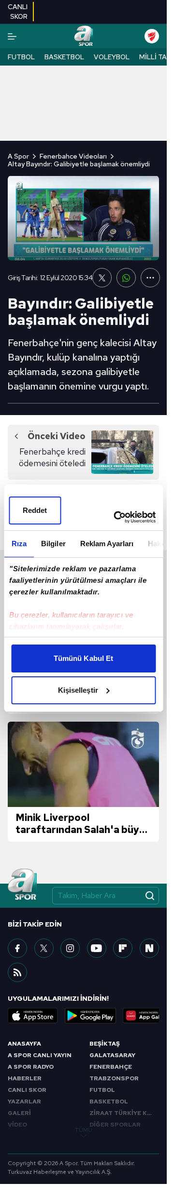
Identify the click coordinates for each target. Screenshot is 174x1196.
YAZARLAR (24, 1101)
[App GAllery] (148, 1015)
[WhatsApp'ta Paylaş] (126, 277)
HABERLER (25, 1078)
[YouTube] (96, 948)
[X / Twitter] (44, 948)
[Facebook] (17, 948)
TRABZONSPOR (114, 1078)
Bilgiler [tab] (53, 543)
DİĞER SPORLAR (115, 1125)
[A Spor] (83, 36)
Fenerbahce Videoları (73, 156)
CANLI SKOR (27, 1090)
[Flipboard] (122, 948)
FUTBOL (102, 1090)
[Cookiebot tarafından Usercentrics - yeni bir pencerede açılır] (117, 517)
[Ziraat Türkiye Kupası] (152, 36)
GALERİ (19, 1113)
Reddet (35, 510)
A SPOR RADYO (31, 1067)
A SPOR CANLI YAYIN (40, 1055)
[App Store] (33, 1015)
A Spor (18, 156)
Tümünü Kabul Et (84, 658)
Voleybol (112, 57)
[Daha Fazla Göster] (150, 277)
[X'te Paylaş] (102, 277)
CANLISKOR (18, 11)
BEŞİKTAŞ (104, 1044)
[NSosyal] (149, 948)
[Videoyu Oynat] (83, 217)
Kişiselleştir (78, 690)
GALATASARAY (112, 1055)
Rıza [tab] (18, 543)
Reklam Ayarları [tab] (106, 543)
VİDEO (17, 1125)
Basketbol (64, 57)
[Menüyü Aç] (12, 36)
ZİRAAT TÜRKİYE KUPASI (124, 1113)
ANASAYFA (24, 1044)
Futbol (21, 57)
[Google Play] (90, 1015)
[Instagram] (70, 948)
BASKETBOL (108, 1101)
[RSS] (17, 972)
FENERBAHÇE (110, 1067)
